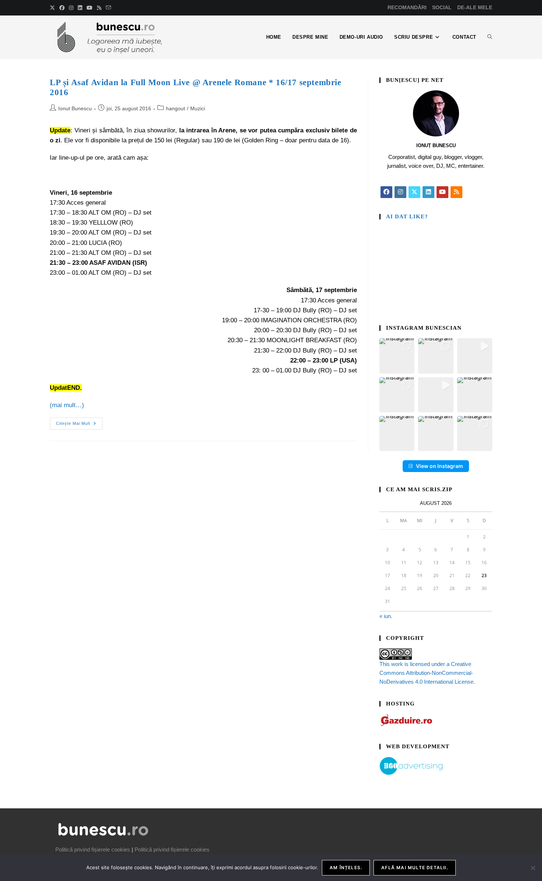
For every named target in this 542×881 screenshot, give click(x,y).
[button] (396, 355)
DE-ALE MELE (474, 7)
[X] (414, 192)
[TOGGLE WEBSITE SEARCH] (490, 37)
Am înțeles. (346, 867)
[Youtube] (442, 192)
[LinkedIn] (428, 192)
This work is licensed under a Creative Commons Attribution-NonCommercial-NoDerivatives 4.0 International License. (427, 673)
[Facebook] (386, 192)
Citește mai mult (79, 421)
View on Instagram (439, 466)
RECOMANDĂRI (407, 7)
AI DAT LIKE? (407, 216)
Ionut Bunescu (75, 108)
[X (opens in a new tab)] (53, 7)
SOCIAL (442, 7)
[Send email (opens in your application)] (108, 7)
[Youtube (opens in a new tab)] (89, 7)
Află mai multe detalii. (414, 867)
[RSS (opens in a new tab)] (99, 7)
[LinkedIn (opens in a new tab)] (80, 7)
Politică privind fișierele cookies (92, 849)
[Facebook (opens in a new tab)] (62, 7)
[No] (532, 867)
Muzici (197, 108)
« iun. (385, 616)
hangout (175, 108)
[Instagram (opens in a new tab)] (71, 7)
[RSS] (456, 192)
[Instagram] (400, 192)
